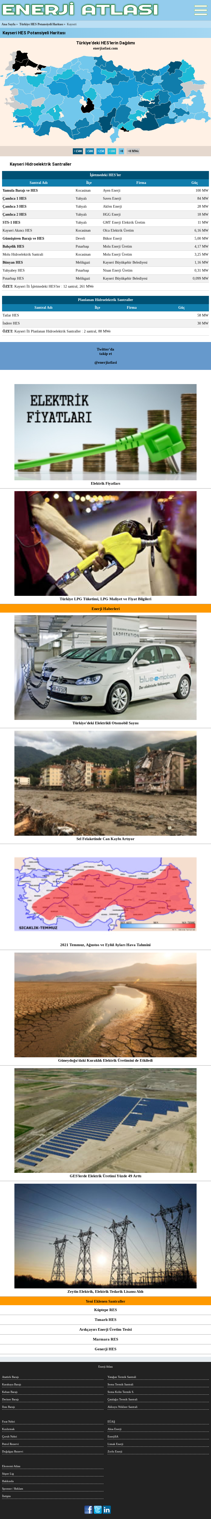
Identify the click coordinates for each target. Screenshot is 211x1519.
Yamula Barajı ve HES (20, 190)
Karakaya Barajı (11, 1384)
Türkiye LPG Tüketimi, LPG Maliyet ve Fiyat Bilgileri (105, 599)
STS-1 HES (11, 222)
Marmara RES (105, 1339)
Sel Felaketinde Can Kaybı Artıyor (105, 839)
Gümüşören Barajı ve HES (23, 238)
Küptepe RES (105, 1310)
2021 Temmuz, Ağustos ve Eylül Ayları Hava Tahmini (105, 945)
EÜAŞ (111, 1421)
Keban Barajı (9, 1391)
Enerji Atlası (105, 1366)
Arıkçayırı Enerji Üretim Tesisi (105, 1329)
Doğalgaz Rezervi (12, 1451)
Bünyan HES (13, 262)
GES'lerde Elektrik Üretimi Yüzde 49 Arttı (105, 1176)
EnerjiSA (113, 1436)
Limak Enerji (115, 1443)
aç (200, 10)
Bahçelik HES (13, 246)
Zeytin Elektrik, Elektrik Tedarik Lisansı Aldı (105, 1291)
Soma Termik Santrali (120, 1384)
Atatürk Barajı (10, 1376)
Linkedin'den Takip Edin (106, 1510)
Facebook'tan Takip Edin (88, 1510)
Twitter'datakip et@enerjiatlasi (105, 355)
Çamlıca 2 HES (15, 214)
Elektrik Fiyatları (105, 483)
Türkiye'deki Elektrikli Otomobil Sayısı (105, 723)
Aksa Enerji (114, 1429)
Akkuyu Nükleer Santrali (122, 1406)
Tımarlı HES (105, 1320)
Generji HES (105, 1349)
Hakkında (8, 1481)
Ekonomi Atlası (11, 1466)
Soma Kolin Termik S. (121, 1391)
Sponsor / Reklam (12, 1488)
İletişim (6, 1496)
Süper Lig (8, 1473)
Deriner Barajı (10, 1399)
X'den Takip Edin (97, 1510)
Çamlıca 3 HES (15, 206)
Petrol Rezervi (10, 1443)
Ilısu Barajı (8, 1406)
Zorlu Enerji (115, 1451)
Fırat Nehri (8, 1421)
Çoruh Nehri (9, 1436)
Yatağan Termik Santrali (122, 1376)
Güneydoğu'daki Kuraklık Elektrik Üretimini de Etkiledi (105, 1060)
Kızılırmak (8, 1429)
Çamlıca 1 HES (15, 198)
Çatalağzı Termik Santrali (122, 1399)
